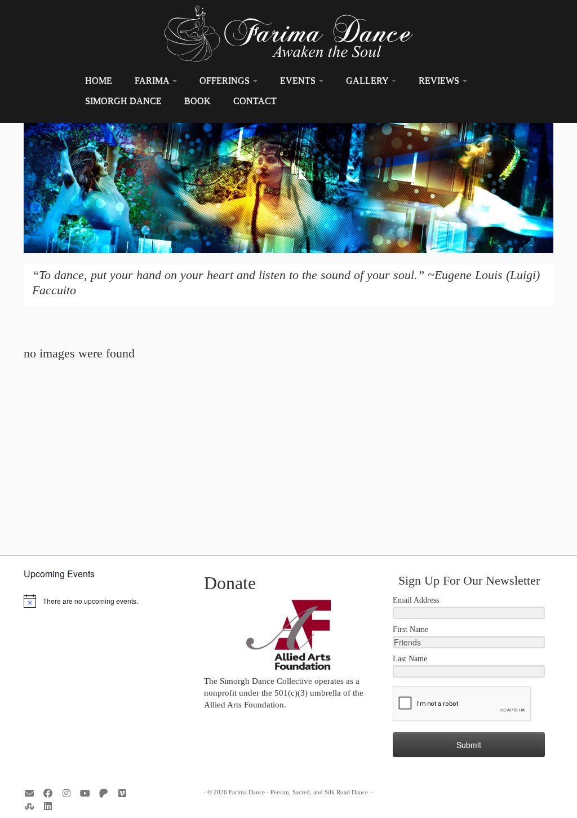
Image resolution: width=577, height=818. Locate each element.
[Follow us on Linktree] (33, 806)
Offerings (225, 80)
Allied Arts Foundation (244, 704)
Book (197, 100)
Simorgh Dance (123, 100)
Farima (153, 80)
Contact (255, 100)
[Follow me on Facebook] (51, 793)
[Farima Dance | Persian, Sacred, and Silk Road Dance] (288, 34)
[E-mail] (33, 793)
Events (299, 80)
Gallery (368, 80)
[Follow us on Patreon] (107, 793)
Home (98, 80)
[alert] (108, 601)
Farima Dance (247, 792)
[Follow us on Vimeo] (126, 793)
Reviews (440, 80)
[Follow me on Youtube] (88, 793)
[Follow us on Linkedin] (51, 806)
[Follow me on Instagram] (70, 793)
